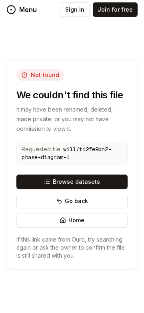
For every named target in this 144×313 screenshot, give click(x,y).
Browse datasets (76, 181)
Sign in (74, 9)
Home (76, 220)
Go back (76, 200)
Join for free (115, 9)
